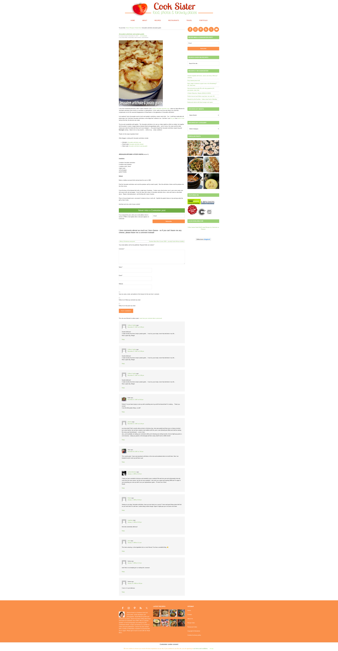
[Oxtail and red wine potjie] (195, 181)
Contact (189, 614)
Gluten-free (123, 37)
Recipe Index (191, 622)
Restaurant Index (192, 627)
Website (121, 283)
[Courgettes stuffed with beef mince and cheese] (211, 165)
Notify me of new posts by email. (127, 305)
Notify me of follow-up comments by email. (130, 300)
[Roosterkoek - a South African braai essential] (211, 148)
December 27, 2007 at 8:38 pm (135, 399)
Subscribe (169, 221)
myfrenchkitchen (132, 472)
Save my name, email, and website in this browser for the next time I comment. (139, 294)
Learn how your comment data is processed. (151, 318)
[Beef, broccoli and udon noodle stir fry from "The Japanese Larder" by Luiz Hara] (195, 165)
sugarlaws (130, 520)
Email (121, 275)
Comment (122, 249)
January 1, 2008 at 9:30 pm (135, 499)
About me (190, 618)
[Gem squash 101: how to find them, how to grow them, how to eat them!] (211, 181)
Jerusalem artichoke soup (134, 142)
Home (189, 610)
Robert (129, 498)
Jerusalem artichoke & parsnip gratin (138, 146)
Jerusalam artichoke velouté (136, 144)
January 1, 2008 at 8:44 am (135, 474)
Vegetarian (145, 37)
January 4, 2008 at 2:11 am (135, 542)
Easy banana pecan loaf (193, 80)
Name (121, 267)
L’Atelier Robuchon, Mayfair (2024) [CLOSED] (199, 93)
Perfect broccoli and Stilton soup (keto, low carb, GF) (201, 96)
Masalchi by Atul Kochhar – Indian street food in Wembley (202, 99)
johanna (130, 421)
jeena (129, 540)
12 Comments (143, 36)
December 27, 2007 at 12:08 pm (136, 327)
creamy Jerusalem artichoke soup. (161, 108)
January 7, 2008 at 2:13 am (135, 563)
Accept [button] (211, 648)
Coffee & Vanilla (132, 325)
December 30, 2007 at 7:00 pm (135, 451)
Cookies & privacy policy (194, 635)
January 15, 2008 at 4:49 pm (135, 583)
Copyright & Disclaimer (193, 631)
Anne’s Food (181, 118)
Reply (123, 339)
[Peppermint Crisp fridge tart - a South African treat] (195, 148)
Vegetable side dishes (134, 37)
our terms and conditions (200, 648)
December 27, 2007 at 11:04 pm (136, 423)
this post (172, 118)
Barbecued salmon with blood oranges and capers (200, 102)
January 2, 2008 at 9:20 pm (135, 522)
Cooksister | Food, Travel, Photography (169, 9)
